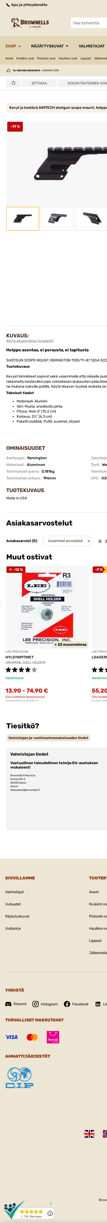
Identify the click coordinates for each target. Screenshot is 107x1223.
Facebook (80, 1004)
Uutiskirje (13, 928)
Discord (20, 1004)
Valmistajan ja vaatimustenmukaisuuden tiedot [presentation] (48, 738)
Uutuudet (13, 904)
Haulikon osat (68, 58)
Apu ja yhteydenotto (28, 5)
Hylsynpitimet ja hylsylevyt (21, 700)
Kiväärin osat (25, 58)
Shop (10, 46)
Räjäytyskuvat (47, 46)
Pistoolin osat (46, 58)
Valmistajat (14, 892)
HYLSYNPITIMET (19, 657)
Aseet (9, 58)
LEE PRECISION (16, 651)
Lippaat (86, 58)
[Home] (12, 83)
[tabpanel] (47, 633)
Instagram (49, 1004)
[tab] (48, 737)
